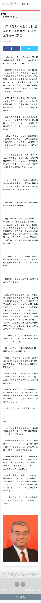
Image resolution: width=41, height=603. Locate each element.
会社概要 (3, 590)
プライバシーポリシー (15, 590)
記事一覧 (25, 4)
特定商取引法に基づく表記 (32, 590)
